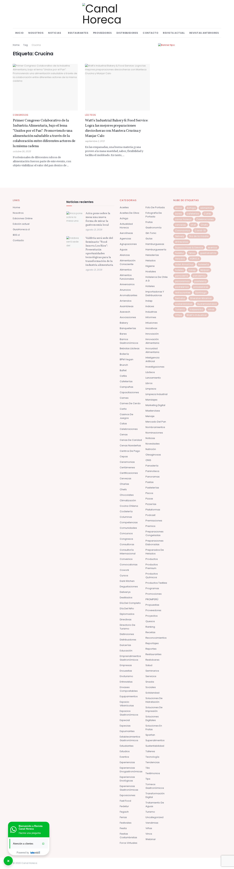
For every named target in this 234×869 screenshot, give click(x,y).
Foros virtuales (128, 843)
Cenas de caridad (131, 440)
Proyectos (152, 616)
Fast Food (125, 801)
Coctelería (126, 511)
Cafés (123, 376)
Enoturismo (126, 676)
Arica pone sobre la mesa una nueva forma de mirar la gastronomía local (98, 219)
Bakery (124, 323)
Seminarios (152, 670)
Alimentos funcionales (127, 277)
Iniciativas (151, 328)
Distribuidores (127, 33)
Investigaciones (155, 366)
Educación (126, 650)
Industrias (151, 312)
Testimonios (153, 773)
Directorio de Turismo (127, 626)
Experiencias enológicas (127, 778)
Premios (150, 526)
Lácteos (90, 115)
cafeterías (193, 213)
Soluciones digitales (152, 718)
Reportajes (152, 643)
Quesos (150, 621)
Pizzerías (151, 504)
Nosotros (36, 33)
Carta (123, 409)
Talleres (150, 751)
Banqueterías (128, 328)
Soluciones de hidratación (154, 700)
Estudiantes (126, 746)
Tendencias (153, 762)
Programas (152, 588)
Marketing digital (155, 405)
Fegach (124, 812)
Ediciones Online (23, 218)
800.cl (16, 235)
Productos (152, 559)
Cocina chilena (129, 506)
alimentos (206, 208)
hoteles (179, 270)
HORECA (194, 258)
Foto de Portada (155, 207)
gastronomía (208, 253)
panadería (181, 275)
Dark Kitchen (127, 581)
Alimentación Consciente (127, 262)
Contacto (150, 33)
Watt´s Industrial (197, 315)
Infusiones (152, 323)
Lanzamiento (153, 377)
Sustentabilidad (155, 746)
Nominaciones (154, 432)
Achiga (124, 218)
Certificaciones (129, 473)
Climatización (128, 500)
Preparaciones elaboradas (154, 542)
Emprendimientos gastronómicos (130, 658)
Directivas (125, 619)
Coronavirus (182, 230)
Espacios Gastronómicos (129, 712)
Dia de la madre (199, 236)
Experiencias (127, 762)
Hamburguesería (156, 249)
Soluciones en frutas (154, 727)
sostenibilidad (184, 303)
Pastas (150, 482)
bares (178, 213)
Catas (123, 423)
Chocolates (127, 495)
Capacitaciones (129, 392)
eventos (212, 247)
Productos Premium (152, 566)
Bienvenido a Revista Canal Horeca (30, 827)
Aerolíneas (126, 233)
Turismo (150, 812)
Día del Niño (127, 608)
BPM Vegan (126, 359)
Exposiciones (127, 795)
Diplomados (127, 614)
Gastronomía (153, 227)
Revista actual (174, 33)
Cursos (124, 575)
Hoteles (150, 286)
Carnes (124, 398)
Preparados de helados (155, 551)
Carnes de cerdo (130, 403)
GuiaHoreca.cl (21, 229)
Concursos (126, 533)
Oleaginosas (153, 454)
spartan (150, 735)
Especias (125, 725)
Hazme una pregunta (30, 833)
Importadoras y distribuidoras (155, 293)
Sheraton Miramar (201, 298)
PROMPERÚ (152, 599)
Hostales (151, 271)
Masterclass (153, 410)
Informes (151, 317)
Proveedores (102, 33)
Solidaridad (152, 692)
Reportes (151, 649)
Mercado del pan (156, 421)
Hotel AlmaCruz (184, 264)
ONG (148, 460)
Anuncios (125, 290)
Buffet (123, 370)
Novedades (153, 443)
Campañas (126, 387)
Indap (149, 301)
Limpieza (151, 388)
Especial (125, 720)
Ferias (123, 817)
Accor (178, 208)
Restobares (152, 660)
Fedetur (124, 806)
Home (16, 45)
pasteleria (200, 281)
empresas (126, 665)
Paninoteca (152, 471)
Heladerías (152, 255)
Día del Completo (130, 603)
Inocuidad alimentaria (152, 350)
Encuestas (126, 670)
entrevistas (181, 241)
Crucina (36, 45)
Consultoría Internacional (127, 551)
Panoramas (153, 476)
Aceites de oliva (129, 213)
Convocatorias (128, 564)
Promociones (154, 594)
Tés (148, 768)
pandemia (199, 275)
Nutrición (151, 449)
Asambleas (126, 306)
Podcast (150, 515)
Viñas (149, 828)
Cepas (124, 456)
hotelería (203, 264)
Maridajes (151, 399)
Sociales (151, 687)
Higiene (150, 266)
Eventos (124, 757)
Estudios (125, 751)
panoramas (182, 281)
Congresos (20, 115)
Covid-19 (200, 230)
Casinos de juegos (126, 416)
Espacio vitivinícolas (127, 703)
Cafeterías (126, 381)
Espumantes (127, 731)
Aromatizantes (128, 295)
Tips (148, 779)
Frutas (149, 222)
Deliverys (125, 592)
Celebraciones (129, 429)
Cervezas (125, 478)
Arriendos (125, 301)
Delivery (179, 236)
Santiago (201, 292)
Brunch (124, 365)
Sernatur (180, 298)
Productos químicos (152, 575)
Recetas (150, 632)
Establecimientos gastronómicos (130, 738)
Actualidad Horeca (126, 225)
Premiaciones (154, 520)
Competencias (129, 522)
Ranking (150, 627)
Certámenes (127, 467)
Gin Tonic (151, 233)
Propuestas (152, 605)
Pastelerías (152, 487)
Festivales (125, 822)
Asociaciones (128, 317)
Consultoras (127, 544)
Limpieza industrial (156, 394)
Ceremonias (127, 462)
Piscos (149, 493)
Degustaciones (129, 586)
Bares (123, 334)
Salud (149, 665)
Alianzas (125, 255)
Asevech (125, 312)
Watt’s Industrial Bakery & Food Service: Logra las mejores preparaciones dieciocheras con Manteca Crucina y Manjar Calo (116, 128)
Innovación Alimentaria (152, 341)
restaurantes (182, 292)
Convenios (126, 559)
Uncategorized (154, 817)
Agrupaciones (128, 244)
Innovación (152, 334)
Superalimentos (155, 740)
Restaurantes (78, 33)
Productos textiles (156, 583)
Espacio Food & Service (189, 247)
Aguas (123, 249)
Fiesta (123, 828)
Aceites (124, 207)
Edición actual (21, 224)
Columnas (126, 517)
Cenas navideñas (130, 445)
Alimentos (126, 269)
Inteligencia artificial (152, 359)
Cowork (124, 570)
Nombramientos (155, 427)
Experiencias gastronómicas (129, 788)
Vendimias (152, 822)
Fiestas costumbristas (128, 835)
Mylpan (205, 270)
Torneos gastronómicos (155, 786)
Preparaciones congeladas (154, 533)
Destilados (126, 597)
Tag (25, 45)
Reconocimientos (156, 638)
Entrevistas (126, 681)
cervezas (180, 224)
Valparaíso (196, 309)
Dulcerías (125, 645)
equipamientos (129, 696)
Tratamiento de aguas (155, 804)
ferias (192, 253)
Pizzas (149, 498)
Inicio (19, 33)
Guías (149, 238)
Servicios (151, 676)
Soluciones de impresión (154, 709)
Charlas (124, 484)
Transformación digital (155, 795)
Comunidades (128, 528)
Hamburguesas (155, 244)
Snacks (150, 681)
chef (193, 224)
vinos (211, 309)
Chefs (123, 489)
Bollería (124, 354)
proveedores (200, 286)
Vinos (149, 833)
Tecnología (152, 757)
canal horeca (183, 219)
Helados (151, 260)
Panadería (152, 465)
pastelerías (182, 286)
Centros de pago (130, 451)
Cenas (124, 434)
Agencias (125, 238)
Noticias (54, 33)
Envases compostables (129, 689)
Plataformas (153, 509)
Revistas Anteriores (204, 33)
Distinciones (127, 634)
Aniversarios (127, 284)
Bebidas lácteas (129, 348)
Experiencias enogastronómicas (131, 769)
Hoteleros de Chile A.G (157, 278)
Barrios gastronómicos (129, 341)
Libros (149, 383)
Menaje (150, 416)
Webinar (151, 839)
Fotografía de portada (154, 214)
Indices (150, 306)
